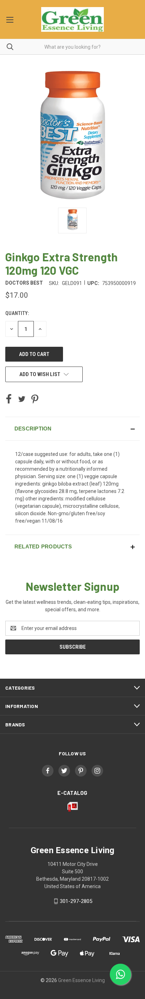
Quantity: (17, 313)
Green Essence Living (81, 980)
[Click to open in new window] (72, 220)
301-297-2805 (76, 901)
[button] (72, 429)
